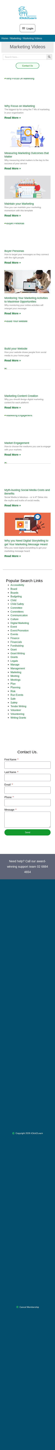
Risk (13, 691)
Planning (15, 687)
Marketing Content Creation (21, 395)
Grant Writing (18, 653)
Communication (19, 615)
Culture (14, 619)
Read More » (12, 117)
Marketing (16, 672)
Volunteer (16, 710)
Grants (14, 657)
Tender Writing (18, 706)
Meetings (15, 679)
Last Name (10, 772)
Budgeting (16, 596)
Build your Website (15, 348)
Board (14, 588)
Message (9, 809)
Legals (14, 660)
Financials (16, 642)
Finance (15, 638)
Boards (14, 592)
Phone (8, 797)
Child (13, 600)
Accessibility (17, 585)
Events (14, 634)
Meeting (15, 676)
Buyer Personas (14, 250)
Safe (13, 698)
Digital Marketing (20, 623)
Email (7, 784)
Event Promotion (20, 630)
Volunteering (17, 714)
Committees (17, 611)
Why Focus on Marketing (19, 106)
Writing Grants (18, 717)
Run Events (17, 694)
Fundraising (17, 645)
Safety (14, 702)
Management (18, 668)
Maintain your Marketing (19, 203)
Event (14, 626)
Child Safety (17, 604)
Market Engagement (16, 443)
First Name (10, 759)
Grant (13, 649)
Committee (16, 607)
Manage (15, 664)
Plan (13, 683)
